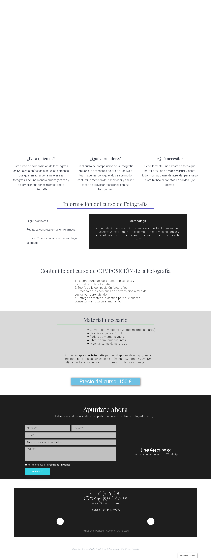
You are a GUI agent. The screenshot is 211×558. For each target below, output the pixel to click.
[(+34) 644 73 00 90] (156, 443)
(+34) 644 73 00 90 (156, 449)
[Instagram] (150, 521)
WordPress (125, 549)
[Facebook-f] (60, 521)
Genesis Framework (110, 549)
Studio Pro (94, 549)
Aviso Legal (123, 530)
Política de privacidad (93, 530)
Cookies (110, 530)
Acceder (135, 549)
